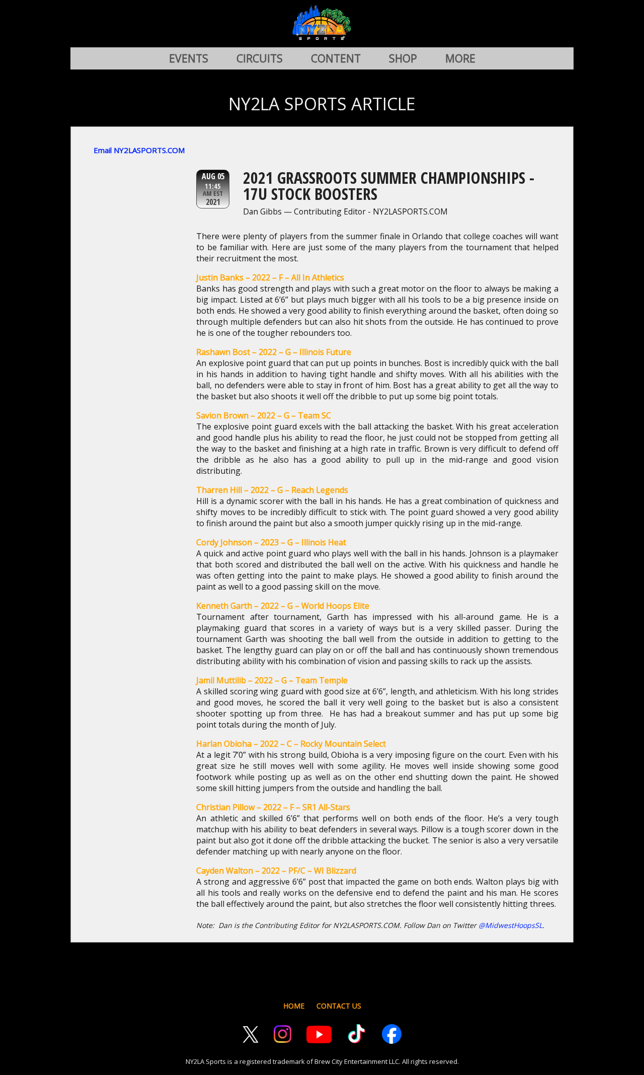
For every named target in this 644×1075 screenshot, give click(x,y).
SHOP (403, 58)
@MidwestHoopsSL (510, 925)
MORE (460, 58)
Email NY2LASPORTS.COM (139, 150)
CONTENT (336, 58)
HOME (293, 1006)
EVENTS (188, 58)
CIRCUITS (259, 58)
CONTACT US (338, 1006)
